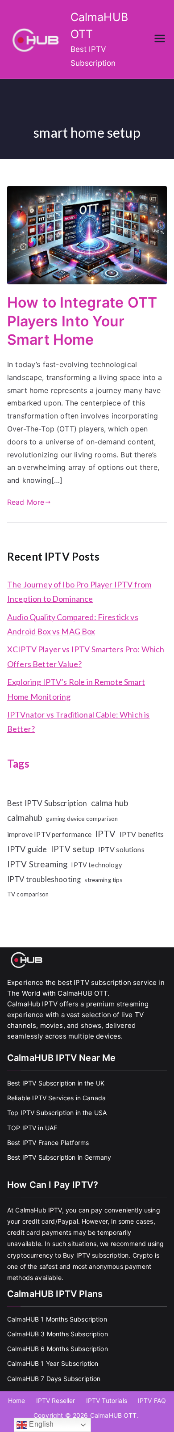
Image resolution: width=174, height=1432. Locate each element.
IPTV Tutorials (106, 1400)
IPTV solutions (121, 849)
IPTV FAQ (152, 1400)
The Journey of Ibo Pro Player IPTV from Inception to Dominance (79, 591)
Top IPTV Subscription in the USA (57, 1112)
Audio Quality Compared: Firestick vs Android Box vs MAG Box (72, 624)
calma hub (109, 803)
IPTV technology (96, 865)
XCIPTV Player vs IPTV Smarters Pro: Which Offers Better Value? (86, 656)
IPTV (105, 833)
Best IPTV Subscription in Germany (59, 1157)
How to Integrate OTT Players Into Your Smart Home (82, 321)
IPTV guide (27, 849)
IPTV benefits (142, 834)
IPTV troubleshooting (44, 879)
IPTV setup (73, 849)
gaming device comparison (82, 818)
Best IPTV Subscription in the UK (55, 1083)
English (40, 1424)
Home (16, 1400)
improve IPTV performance (49, 834)
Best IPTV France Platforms (48, 1142)
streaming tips (103, 879)
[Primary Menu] (160, 39)
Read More (25, 502)
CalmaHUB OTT (113, 1415)
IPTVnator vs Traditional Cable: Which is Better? (78, 722)
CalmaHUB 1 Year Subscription (52, 1363)
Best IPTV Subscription (47, 803)
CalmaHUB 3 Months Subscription (57, 1334)
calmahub (24, 818)
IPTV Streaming (37, 864)
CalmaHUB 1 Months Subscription (57, 1319)
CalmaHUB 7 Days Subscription (53, 1378)
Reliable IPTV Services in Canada (56, 1098)
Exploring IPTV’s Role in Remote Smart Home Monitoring (76, 689)
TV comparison (28, 894)
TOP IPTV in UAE (32, 1128)
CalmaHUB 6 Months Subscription (57, 1348)
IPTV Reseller (55, 1400)
